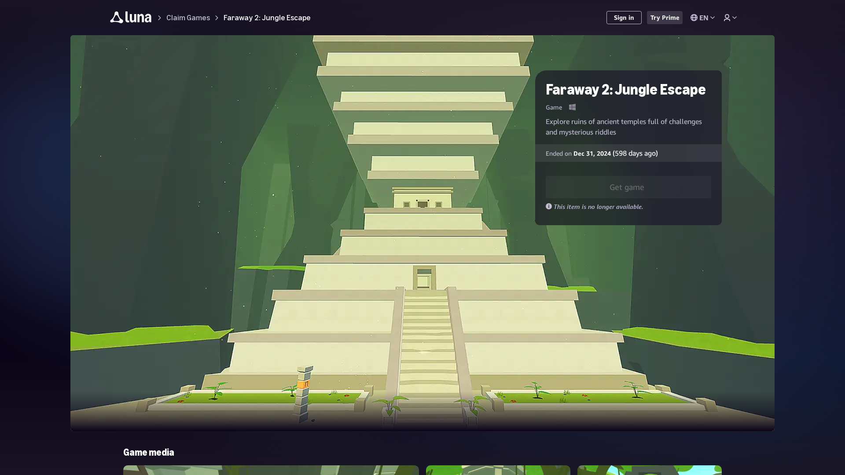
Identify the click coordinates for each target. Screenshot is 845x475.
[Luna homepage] (130, 18)
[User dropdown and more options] (730, 17)
